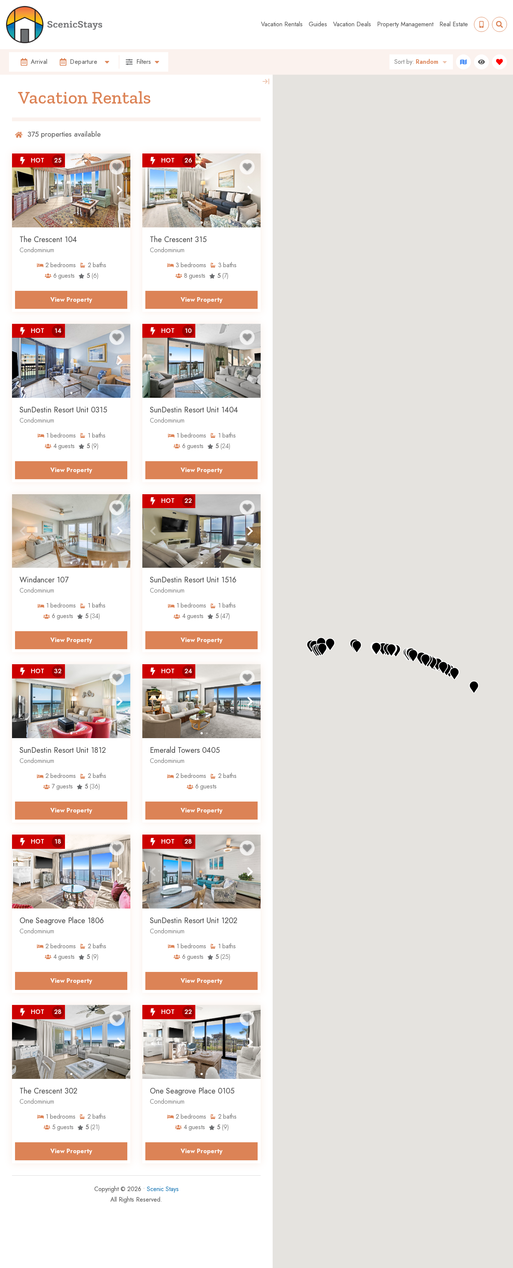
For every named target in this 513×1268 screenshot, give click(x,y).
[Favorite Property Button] (116, 166)
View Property (71, 299)
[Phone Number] (481, 24)
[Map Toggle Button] (463, 61)
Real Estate (453, 24)
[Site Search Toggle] (499, 24)
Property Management (405, 24)
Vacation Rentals (282, 24)
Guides (318, 24)
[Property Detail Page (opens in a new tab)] (71, 190)
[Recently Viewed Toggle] (481, 61)
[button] (22, 190)
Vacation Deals (352, 24)
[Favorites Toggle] (499, 61)
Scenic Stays (163, 1189)
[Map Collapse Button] (266, 81)
